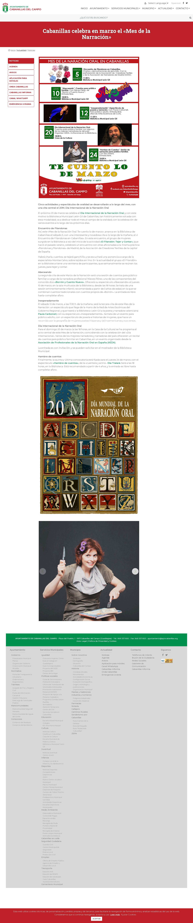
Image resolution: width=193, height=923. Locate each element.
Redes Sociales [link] (139, 660)
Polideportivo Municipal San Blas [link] (52, 798)
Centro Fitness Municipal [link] (53, 787)
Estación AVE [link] (48, 872)
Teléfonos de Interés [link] (142, 655)
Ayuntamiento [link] (99, 8)
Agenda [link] (13, 67)
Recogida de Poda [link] (50, 823)
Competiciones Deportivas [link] (49, 773)
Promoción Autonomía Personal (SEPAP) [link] (52, 691)
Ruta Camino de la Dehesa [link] (80, 722)
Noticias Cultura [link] (49, 732)
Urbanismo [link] (16, 677)
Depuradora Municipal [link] (52, 813)
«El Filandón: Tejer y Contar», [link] (116, 241)
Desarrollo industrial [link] (81, 701)
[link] (158, 3)
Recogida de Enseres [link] (51, 831)
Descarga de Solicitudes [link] (22, 700)
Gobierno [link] (15, 655)
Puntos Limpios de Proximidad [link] (50, 827)
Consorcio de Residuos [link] (21, 722)
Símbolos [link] (76, 658)
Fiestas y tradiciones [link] (81, 692)
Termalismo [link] (47, 705)
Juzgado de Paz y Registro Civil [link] (23, 689)
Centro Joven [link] (48, 755)
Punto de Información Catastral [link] (21, 694)
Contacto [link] (182, 8)
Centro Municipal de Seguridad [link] (51, 848)
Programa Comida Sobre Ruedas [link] (53, 701)
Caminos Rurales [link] (80, 712)
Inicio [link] (13, 50)
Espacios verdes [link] (49, 818)
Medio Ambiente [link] (49, 810)
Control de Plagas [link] (50, 816)
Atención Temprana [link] (51, 707)
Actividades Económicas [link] (82, 677)
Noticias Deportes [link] (50, 770)
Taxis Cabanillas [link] (49, 879)
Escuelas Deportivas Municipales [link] (51, 806)
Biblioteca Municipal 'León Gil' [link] (53, 745)
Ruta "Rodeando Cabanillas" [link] (79, 729)
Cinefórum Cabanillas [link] (51, 734)
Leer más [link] (115, 914)
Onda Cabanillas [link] (18, 87)
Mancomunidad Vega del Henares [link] (22, 710)
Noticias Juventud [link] (50, 753)
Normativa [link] (16, 671)
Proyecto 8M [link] (48, 671)
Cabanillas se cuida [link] (50, 838)
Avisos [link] (13, 72)
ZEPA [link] (74, 733)
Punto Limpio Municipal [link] (52, 833)
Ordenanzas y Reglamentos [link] (18, 680)
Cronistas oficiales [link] (80, 672)
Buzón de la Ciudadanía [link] (143, 658)
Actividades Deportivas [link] (52, 802)
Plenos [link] (15, 661)
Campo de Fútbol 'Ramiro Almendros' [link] (53, 793)
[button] (135, 571)
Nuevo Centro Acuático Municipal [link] (52, 781)
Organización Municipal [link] (82, 689)
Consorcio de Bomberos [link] (22, 725)
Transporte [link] (46, 868)
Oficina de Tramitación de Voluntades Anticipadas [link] (53, 686)
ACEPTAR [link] (97, 919)
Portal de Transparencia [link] (22, 674)
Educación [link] (46, 717)
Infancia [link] (45, 758)
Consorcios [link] (16, 719)
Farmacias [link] (76, 703)
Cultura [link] (44, 728)
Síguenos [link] (166, 650)
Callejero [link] (76, 709)
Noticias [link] (31, 50)
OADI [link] (45, 777)
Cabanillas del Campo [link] (82, 666)
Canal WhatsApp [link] (18, 98)
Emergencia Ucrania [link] (20, 104)
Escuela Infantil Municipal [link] (53, 721)
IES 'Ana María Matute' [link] (52, 726)
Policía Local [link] (48, 852)
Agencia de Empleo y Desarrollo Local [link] (51, 864)
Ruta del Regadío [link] (80, 726)
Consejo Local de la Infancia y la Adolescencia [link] (53, 762)
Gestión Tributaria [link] (19, 698)
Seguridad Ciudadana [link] (51, 841)
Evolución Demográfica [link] (82, 682)
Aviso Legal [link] (82, 641)
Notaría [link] (75, 706)
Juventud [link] (46, 749)
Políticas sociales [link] (49, 676)
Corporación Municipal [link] (21, 666)
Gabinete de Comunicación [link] (139, 665)
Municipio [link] (148, 8)
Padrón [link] (15, 703)
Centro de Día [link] (48, 709)
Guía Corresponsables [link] (52, 666)
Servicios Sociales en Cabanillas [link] (51, 713)
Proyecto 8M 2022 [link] (50, 668)
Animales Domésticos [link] (51, 836)
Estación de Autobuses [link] (52, 877)
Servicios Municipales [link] (125, 8)
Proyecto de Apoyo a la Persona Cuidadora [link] (52, 695)
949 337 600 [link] (123, 638)
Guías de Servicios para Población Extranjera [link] (52, 680)
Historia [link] (75, 668)
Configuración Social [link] (81, 679)
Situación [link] (77, 663)
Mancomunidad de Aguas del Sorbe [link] (22, 715)
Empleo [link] (45, 857)
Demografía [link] (78, 661)
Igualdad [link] (45, 655)
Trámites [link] (15, 684)
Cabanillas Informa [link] (20, 92)
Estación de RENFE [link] (50, 874)
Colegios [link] (46, 723)
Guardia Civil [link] (48, 845)
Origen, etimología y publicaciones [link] (81, 686)
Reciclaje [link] (46, 821)
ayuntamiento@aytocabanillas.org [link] (163, 638)
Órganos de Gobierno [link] (21, 663)
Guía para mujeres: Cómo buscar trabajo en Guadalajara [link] (53, 660)
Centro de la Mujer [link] (50, 673)
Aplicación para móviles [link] (18, 79)
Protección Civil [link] (49, 855)
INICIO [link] (84, 8)
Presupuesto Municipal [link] (21, 658)
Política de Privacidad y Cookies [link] (102, 641)
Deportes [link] (46, 766)
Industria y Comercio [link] (82, 695)
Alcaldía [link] (15, 668)
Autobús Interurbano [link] (51, 882)
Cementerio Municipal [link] (52, 884)
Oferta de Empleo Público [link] (53, 861)
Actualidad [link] (165, 8)
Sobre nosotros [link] (79, 655)
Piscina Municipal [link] (50, 785)
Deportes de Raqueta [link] (51, 790)
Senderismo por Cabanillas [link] (79, 716)
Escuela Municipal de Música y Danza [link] (51, 740)
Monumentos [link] (78, 674)
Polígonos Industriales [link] (81, 698)
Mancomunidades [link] (19, 705)
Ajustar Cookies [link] (128, 914)
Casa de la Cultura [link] (50, 737)
